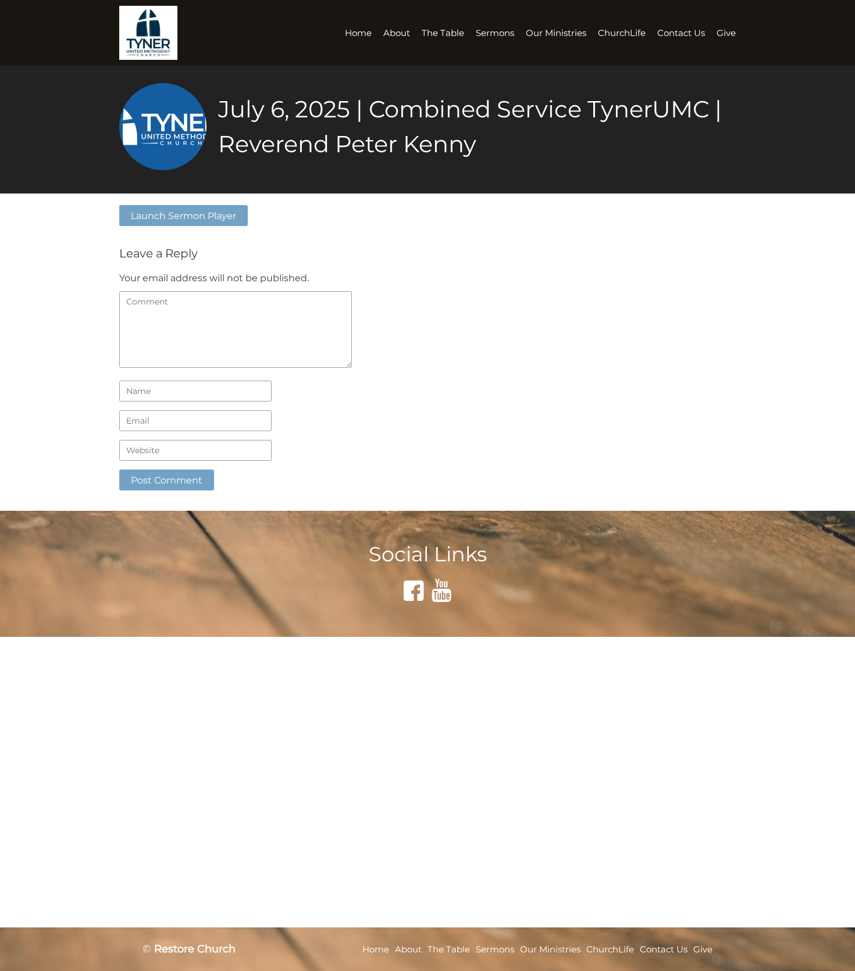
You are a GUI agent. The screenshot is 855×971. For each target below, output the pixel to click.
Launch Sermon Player (183, 215)
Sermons (495, 32)
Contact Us (681, 32)
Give (726, 32)
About (396, 32)
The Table (443, 32)
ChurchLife (622, 32)
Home (358, 32)
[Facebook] (413, 590)
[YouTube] (441, 590)
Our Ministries (556, 32)
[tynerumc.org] (158, 33)
